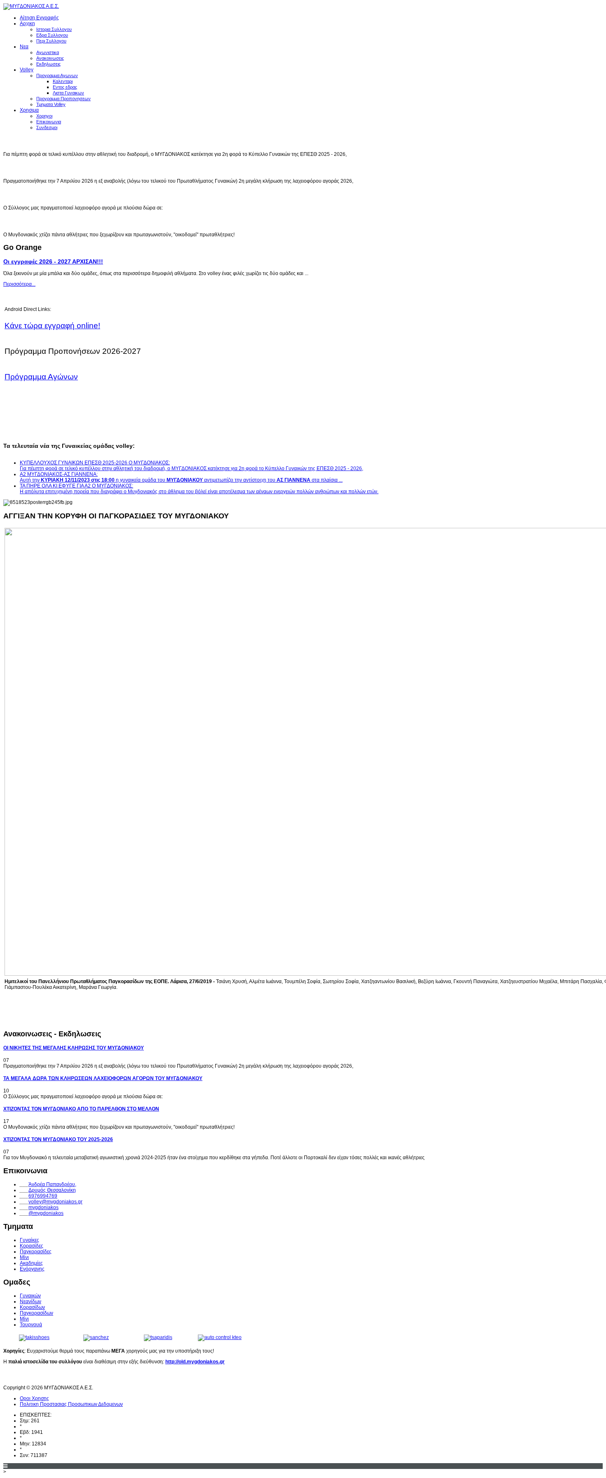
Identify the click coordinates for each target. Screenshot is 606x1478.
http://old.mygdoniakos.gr (195, 1362)
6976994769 (42, 1196)
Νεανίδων (30, 1301)
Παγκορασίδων (36, 1313)
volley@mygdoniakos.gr (55, 1202)
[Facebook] (10, 1377)
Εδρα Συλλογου (52, 35)
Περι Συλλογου (51, 40)
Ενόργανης (32, 1269)
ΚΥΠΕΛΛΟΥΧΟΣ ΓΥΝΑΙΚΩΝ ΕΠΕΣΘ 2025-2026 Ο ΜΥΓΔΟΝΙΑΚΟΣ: (191, 465)
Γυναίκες (29, 1240)
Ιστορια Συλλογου (54, 29)
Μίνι (24, 1257)
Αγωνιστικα (47, 52)
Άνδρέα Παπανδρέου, (52, 1184)
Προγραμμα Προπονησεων (63, 98)
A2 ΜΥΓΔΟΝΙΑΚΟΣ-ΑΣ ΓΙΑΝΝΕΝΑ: (59, 474)
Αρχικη (27, 23)
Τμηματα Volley (51, 104)
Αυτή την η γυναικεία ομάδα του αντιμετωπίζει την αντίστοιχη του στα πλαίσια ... (181, 480)
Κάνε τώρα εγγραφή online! (52, 325)
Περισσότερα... (19, 284)
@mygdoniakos (45, 1213)
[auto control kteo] (220, 1337)
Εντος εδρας (65, 87)
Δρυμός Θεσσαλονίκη (52, 1190)
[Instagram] (41, 1377)
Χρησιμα (29, 110)
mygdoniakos (43, 1207)
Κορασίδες (31, 1246)
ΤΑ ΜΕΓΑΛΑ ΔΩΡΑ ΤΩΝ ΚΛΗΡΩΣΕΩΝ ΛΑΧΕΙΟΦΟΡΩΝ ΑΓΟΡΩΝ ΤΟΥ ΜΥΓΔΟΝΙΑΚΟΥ (151, 194)
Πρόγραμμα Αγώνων (41, 376)
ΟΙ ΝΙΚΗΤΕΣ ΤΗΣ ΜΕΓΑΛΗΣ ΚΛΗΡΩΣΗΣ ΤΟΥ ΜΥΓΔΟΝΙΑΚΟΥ (109, 167)
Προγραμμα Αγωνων (57, 75)
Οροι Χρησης (34, 1398)
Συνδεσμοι (46, 127)
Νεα (24, 46)
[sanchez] (96, 1337)
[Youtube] (26, 1377)
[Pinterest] (56, 1377)
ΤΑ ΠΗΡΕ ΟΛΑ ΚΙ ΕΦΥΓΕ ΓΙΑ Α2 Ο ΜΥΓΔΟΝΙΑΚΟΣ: (199, 488)
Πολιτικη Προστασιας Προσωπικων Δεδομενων (71, 1404)
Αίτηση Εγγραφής (39, 18)
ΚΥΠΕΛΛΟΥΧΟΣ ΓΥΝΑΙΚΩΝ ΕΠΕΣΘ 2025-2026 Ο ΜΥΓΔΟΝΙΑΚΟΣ (116, 141)
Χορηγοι (44, 115)
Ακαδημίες (31, 1263)
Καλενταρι (63, 81)
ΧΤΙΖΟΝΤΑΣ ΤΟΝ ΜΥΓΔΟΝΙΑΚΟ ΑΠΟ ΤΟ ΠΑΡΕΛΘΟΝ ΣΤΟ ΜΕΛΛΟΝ (121, 221)
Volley (26, 70)
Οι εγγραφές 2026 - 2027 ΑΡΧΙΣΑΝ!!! (53, 261)
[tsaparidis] (158, 1337)
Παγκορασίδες (36, 1251)
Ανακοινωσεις (50, 58)
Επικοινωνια (48, 121)
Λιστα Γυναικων (68, 92)
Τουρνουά (31, 1324)
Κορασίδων (32, 1307)
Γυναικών (30, 1296)
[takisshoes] (34, 1337)
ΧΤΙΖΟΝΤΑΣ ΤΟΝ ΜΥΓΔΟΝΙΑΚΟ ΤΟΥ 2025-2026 (58, 1139)
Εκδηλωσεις (48, 63)
